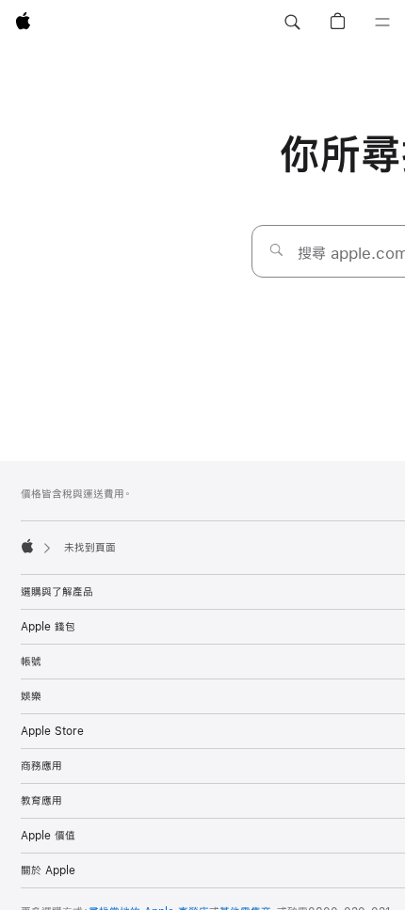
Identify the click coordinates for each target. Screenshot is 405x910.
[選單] (382, 22)
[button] (292, 22)
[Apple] (27, 545)
